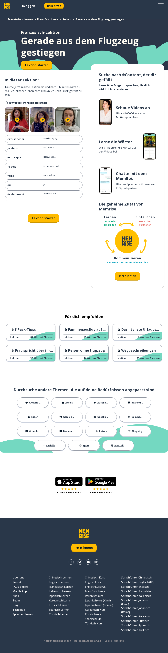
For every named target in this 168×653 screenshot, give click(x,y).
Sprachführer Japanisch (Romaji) (135, 610)
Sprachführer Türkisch (135, 630)
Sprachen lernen (23, 614)
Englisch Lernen (59, 582)
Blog (15, 605)
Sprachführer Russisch (135, 621)
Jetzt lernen (54, 5)
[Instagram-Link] (96, 562)
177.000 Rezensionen (69, 492)
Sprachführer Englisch (135, 586)
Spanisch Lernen (59, 609)
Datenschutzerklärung (87, 640)
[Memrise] (7, 6)
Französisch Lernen (20, 19)
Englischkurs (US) (95, 586)
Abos (16, 596)
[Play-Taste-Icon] (17, 119)
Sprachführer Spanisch (135, 625)
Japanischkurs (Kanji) (98, 600)
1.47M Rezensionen (101, 492)
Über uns (18, 577)
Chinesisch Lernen (60, 577)
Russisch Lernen (59, 605)
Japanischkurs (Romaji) (99, 605)
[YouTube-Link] (88, 562)
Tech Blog (19, 609)
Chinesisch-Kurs (95, 577)
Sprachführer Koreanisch (136, 616)
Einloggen (27, 6)
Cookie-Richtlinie (115, 640)
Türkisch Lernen (59, 614)
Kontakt (17, 582)
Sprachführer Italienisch (136, 596)
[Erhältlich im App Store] (69, 481)
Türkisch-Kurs (94, 623)
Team (16, 600)
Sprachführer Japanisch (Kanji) (135, 602)
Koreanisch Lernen (60, 600)
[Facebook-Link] (71, 562)
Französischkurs (47, 19)
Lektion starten (43, 218)
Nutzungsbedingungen (57, 640)
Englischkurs (93, 582)
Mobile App (20, 591)
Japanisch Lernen (59, 596)
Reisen (67, 19)
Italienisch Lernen (60, 591)
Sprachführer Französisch (137, 591)
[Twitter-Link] (79, 562)
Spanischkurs (93, 619)
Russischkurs (93, 614)
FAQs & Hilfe (20, 586)
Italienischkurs (94, 596)
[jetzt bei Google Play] (100, 481)
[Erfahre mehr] (161, 6)
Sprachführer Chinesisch (136, 577)
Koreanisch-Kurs (95, 609)
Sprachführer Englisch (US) (137, 582)
